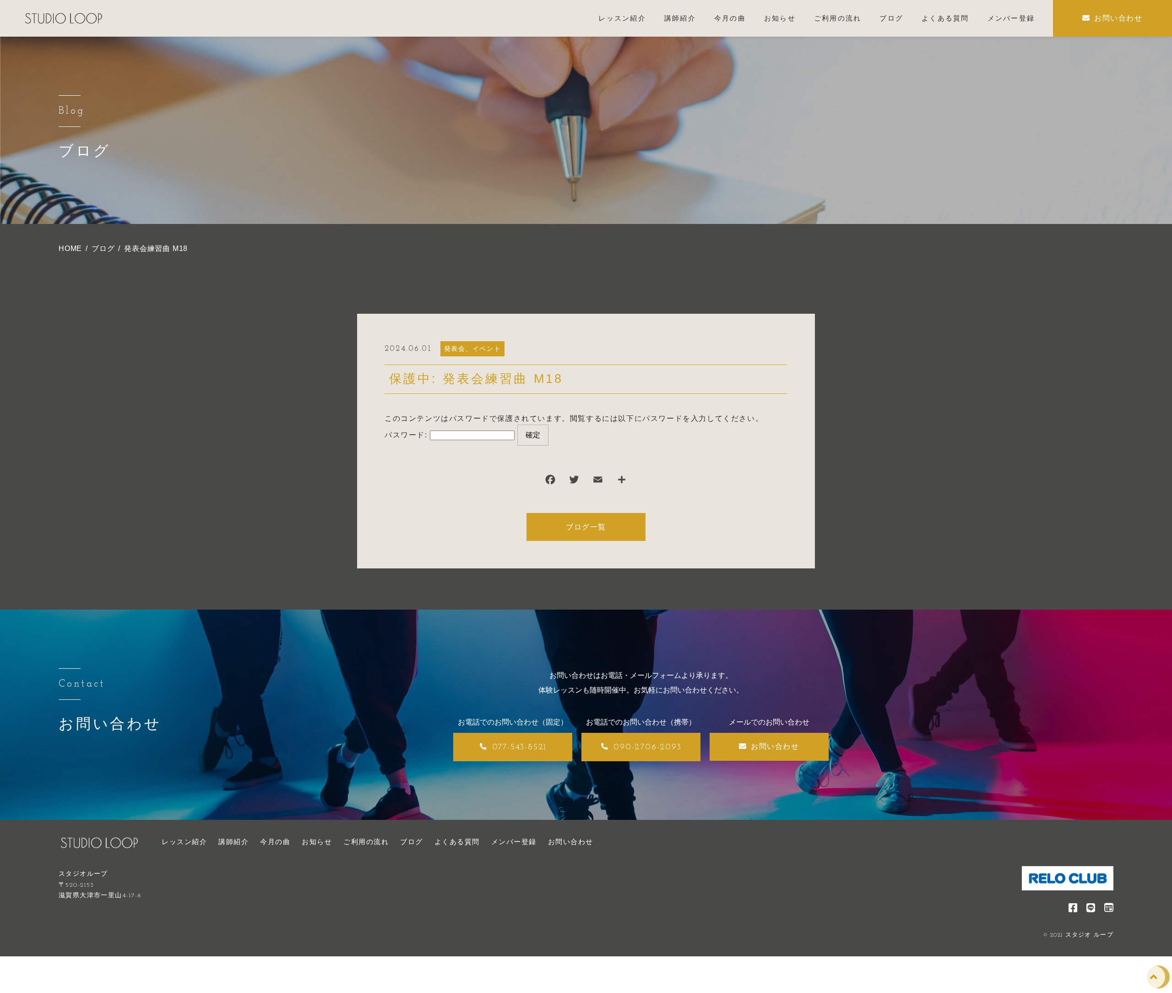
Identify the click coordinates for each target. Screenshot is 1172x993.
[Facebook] (550, 481)
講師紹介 (233, 842)
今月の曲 (275, 842)
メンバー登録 (514, 842)
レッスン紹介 (184, 842)
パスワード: (407, 435)
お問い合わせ (570, 842)
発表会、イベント (472, 348)
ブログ (411, 842)
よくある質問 (457, 842)
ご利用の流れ (366, 842)
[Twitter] (574, 481)
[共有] (621, 481)
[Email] (598, 481)
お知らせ (317, 842)
